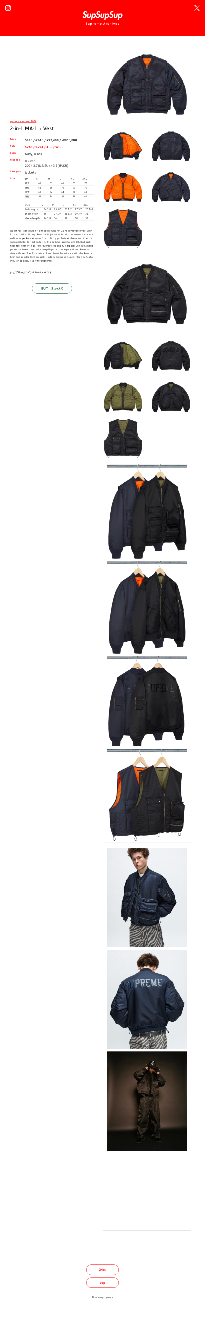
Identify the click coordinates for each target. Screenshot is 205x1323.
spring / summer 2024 (23, 121)
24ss (102, 1269)
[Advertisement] (52, 79)
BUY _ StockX (52, 288)
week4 (30, 161)
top (102, 1282)
